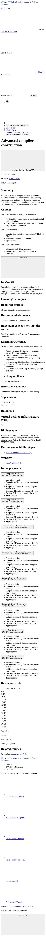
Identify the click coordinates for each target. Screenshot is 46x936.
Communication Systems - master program (17, 527)
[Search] (19, 93)
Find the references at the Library (19, 453)
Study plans (5, 8)
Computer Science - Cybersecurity (19, 132)
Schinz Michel (14, 179)
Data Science (12, 631)
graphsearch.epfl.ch (18, 754)
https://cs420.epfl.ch (13, 463)
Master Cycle (11, 130)
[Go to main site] (24, 123)
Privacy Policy (27, 906)
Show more (23, 258)
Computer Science (12, 474)
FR (7, 100)
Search (3, 53)
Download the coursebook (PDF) (23, 170)
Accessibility (6, 906)
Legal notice (16, 906)
